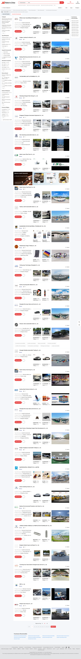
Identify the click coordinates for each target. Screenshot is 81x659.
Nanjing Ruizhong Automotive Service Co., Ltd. (29, 57)
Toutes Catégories (6, 7)
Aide (66, 7)
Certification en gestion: (19, 125)
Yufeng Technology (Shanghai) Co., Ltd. (29, 265)
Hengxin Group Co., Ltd (25, 603)
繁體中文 (19, 648)
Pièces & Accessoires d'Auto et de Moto (6, 22)
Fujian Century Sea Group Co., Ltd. (27, 369)
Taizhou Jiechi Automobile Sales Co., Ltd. (28, 206)
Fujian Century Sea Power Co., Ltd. (27, 187)
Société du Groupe (5, 42)
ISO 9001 (5, 62)
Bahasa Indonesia (41, 649)
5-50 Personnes (7, 92)
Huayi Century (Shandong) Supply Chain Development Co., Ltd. (33, 428)
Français (27, 648)
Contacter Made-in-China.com (48, 647)
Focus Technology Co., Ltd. (40, 652)
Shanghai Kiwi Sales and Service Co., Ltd (29, 304)
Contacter (19, 31)
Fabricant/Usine (7, 37)
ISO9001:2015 (6, 69)
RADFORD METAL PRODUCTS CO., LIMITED (29, 467)
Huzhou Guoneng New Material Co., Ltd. (28, 284)
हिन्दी (66, 648)
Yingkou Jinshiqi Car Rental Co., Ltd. (27, 37)
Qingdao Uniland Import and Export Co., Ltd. (29, 545)
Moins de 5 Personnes (6, 100)
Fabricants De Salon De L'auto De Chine (63, 635)
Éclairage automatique (45, 345)
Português (40, 648)
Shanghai (5, 115)
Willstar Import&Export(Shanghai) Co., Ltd (30, 18)
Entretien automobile (52, 343)
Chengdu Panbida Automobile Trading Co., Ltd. (30, 350)
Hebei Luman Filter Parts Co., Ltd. (27, 154)
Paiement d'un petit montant (6, 57)
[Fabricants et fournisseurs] (8, 2)
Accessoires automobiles (20, 343)
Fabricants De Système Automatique (34, 637)
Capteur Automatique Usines (62, 637)
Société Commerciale (6, 39)
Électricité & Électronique (7, 28)
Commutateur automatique (33, 345)
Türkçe (74, 648)
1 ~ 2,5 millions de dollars (7, 86)
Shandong (5, 112)
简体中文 (14, 648)
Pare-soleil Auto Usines (32, 638)
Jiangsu (5, 114)
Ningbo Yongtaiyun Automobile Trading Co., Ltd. (30, 447)
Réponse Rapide (6, 53)
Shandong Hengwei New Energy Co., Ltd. (28, 96)
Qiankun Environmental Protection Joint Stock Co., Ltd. (31, 506)
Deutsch (35, 648)
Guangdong (6, 109)
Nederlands (62, 648)
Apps (71, 7)
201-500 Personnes (6, 97)
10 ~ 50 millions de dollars (5, 78)
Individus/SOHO (6, 44)
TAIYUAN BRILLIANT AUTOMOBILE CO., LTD (29, 76)
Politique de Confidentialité (37, 647)
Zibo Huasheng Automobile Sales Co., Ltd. (29, 135)
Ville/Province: (17, 27)
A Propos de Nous (15, 647)
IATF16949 (5, 67)
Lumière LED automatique (20, 345)
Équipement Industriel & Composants (6, 26)
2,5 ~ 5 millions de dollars (7, 83)
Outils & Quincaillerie (6, 31)
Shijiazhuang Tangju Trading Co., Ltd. (27, 245)
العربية (58, 648)
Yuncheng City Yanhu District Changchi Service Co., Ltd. (33, 564)
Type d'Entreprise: (18, 22)
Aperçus (63, 647)
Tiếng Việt (78, 648)
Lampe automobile (55, 345)
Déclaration (21, 647)
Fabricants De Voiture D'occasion (33, 635)
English (10, 648)
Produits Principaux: (19, 24)
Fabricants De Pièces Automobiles (20, 637)
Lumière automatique (31, 343)
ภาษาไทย (69, 648)
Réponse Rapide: (18, 26)
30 (44, 623)
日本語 (23, 648)
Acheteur (60, 7)
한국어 (54, 648)
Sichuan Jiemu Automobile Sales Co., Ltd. (28, 323)
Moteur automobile (41, 343)
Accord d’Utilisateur (27, 647)
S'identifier (78, 3)
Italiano (44, 648)
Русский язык (49, 648)
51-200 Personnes (5, 95)
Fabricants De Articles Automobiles (48, 635)
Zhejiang (5, 110)
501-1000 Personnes (6, 103)
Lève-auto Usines (17, 638)
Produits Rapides (57, 647)
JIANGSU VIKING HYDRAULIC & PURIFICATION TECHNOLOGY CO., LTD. (35, 525)
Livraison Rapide (6, 55)
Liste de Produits (6, 14)
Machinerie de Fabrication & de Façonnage (7, 19)
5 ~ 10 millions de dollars (7, 81)
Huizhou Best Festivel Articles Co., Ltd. (28, 389)
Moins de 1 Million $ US (6, 75)
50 (47, 623)
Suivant (52, 626)
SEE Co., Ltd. (22, 584)
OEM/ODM (5, 52)
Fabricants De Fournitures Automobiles (20, 635)
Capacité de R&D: (18, 104)
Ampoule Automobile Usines (47, 637)
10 (42, 623)
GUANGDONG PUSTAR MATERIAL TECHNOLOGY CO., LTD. (32, 226)
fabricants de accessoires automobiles (33, 5)
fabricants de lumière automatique (47, 5)
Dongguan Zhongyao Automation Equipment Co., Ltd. (31, 115)
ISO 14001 (5, 64)
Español (31, 648)
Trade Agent (5, 46)
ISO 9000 (5, 65)
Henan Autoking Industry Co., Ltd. (27, 486)
